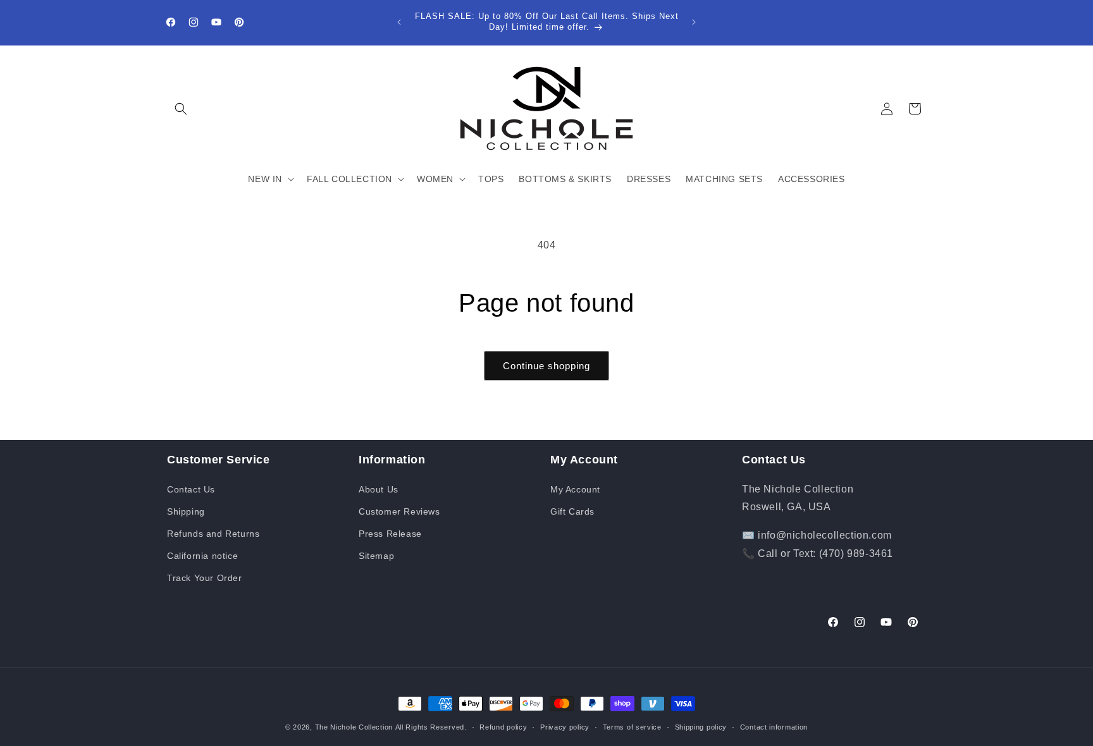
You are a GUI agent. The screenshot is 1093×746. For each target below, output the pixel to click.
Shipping (186, 511)
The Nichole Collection (354, 727)
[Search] (181, 109)
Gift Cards (572, 511)
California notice (202, 556)
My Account (575, 489)
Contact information (774, 726)
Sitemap (376, 556)
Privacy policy (565, 726)
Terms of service (632, 726)
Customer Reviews (399, 511)
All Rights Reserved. (431, 727)
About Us (378, 489)
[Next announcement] (694, 22)
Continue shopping (546, 365)
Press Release (390, 534)
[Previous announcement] (399, 22)
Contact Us (191, 489)
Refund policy (503, 726)
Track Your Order (204, 578)
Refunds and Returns (213, 534)
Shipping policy (701, 726)
